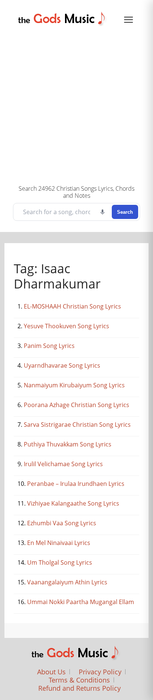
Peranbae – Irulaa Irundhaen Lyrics (75, 484)
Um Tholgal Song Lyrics (59, 562)
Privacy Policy (100, 671)
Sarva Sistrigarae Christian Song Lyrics (77, 424)
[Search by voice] (102, 212)
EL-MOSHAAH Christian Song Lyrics (72, 306)
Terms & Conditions (79, 679)
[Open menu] (128, 20)
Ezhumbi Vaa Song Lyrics (61, 523)
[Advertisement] (76, 104)
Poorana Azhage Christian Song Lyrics (76, 405)
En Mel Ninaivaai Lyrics (58, 543)
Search (125, 212)
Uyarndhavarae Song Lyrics (62, 365)
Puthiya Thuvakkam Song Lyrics (67, 444)
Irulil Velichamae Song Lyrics (63, 464)
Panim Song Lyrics (49, 346)
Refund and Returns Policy (79, 688)
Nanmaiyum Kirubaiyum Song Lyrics (74, 385)
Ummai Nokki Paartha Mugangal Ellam (80, 602)
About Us (51, 671)
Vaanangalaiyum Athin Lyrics (67, 582)
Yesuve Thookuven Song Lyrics (66, 326)
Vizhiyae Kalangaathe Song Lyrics (73, 503)
